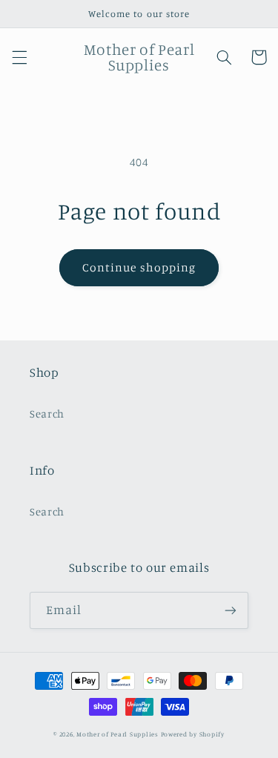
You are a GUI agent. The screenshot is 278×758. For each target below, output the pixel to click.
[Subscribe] (231, 610)
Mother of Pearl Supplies (117, 734)
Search (47, 413)
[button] (19, 57)
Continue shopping (139, 267)
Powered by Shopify (193, 734)
